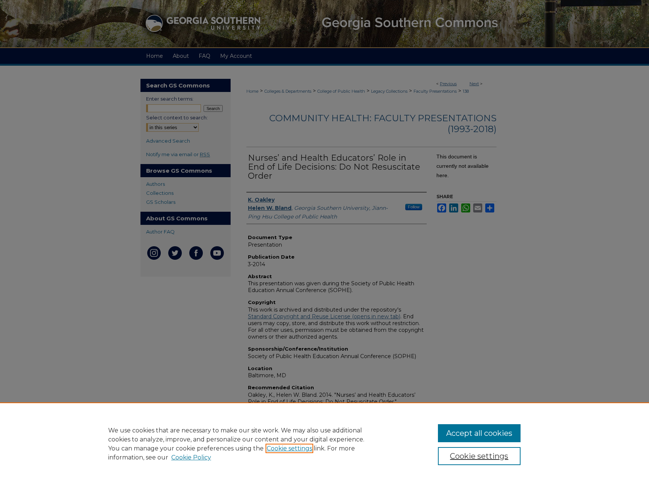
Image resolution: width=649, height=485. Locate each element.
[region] (324, 443)
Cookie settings (289, 448)
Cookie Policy (191, 457)
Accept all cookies (479, 433)
